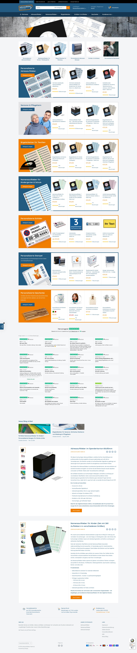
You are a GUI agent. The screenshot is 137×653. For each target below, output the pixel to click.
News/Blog (105, 636)
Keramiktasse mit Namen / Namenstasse (59, 308)
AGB (103, 634)
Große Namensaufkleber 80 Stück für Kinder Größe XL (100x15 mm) (109, 196)
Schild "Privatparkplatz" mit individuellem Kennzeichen (58, 234)
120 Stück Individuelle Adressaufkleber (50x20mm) (57, 84)
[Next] (118, 81)
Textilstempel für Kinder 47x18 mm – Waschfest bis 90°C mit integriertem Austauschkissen (92, 273)
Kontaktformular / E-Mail (103, 612)
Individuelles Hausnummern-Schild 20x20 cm (74, 234)
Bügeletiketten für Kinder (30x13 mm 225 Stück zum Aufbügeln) (75, 158)
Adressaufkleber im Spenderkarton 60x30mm (92, 83)
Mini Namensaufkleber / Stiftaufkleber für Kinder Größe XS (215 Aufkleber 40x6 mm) (75, 197)
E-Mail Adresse (65, 628)
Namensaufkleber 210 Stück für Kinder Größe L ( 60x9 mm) (92, 196)
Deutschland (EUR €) (24, 643)
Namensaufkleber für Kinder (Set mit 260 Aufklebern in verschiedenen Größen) (58, 197)
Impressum (105, 625)
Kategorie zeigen (27, 75)
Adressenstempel (85, 629)
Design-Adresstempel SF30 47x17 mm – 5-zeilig (109, 271)
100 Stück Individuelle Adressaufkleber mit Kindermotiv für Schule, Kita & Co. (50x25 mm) (75, 85)
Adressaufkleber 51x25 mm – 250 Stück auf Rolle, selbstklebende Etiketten (76, 121)
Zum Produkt (76, 510)
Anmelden (68, 645)
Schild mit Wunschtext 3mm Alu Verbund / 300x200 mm (108, 234)
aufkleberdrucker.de (63, 1)
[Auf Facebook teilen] (107, 452)
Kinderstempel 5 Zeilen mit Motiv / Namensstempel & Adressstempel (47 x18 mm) (76, 273)
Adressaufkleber (85, 625)
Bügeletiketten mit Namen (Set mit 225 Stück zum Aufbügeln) (59, 158)
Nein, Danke (68, 649)
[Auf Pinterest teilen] (110, 452)
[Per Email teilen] (115, 452)
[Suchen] (68, 7)
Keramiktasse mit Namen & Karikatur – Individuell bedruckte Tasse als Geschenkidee (75, 310)
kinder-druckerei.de (40, 1)
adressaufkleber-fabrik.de (27, 1)
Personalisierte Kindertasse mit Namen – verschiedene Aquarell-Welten (109, 310)
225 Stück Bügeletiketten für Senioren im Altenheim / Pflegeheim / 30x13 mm (92, 121)
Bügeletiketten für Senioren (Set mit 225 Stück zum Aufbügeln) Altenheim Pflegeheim (108, 122)
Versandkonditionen (107, 632)
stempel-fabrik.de (74, 1)
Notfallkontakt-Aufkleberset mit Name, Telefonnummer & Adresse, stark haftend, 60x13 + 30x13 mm (109, 86)
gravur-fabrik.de (51, 1)
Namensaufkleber (85, 627)
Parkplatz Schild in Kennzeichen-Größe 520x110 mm (91, 234)
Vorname (63, 633)
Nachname (63, 639)
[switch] (132, 647)
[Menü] (135, 639)
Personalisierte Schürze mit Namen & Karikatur (92, 308)
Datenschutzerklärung (108, 627)
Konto (93, 8)
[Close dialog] (77, 610)
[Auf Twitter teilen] (113, 452)
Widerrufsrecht (106, 629)
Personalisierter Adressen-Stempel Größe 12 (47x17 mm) (59, 272)
